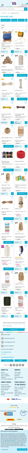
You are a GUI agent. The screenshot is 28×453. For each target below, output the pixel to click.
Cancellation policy (5, 388)
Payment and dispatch (6, 386)
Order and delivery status (20, 393)
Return (2, 391)
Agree (25, 449)
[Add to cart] (12, 51)
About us (3, 372)
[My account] (22, 5)
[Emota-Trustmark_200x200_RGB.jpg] (23, 413)
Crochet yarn (21, 20)
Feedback (21, 360)
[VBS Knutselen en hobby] (14, 3)
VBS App (3, 394)
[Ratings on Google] (14, 406)
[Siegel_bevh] (8, 413)
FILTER (2, 25)
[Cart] (25, 5)
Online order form (5, 384)
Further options (5, 449)
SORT (2, 27)
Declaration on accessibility (7, 393)
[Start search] (25, 9)
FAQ (15, 379)
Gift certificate (18, 372)
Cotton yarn (14, 20)
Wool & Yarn (4, 13)
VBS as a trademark (5, 375)
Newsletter (17, 375)
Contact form (7, 360)
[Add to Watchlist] (12, 31)
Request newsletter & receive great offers (14, 322)
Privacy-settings (4, 389)
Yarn (9, 13)
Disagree (20, 449)
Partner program (4, 374)
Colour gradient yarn (5, 20)
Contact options (18, 392)
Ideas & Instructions (19, 377)
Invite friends (17, 374)
